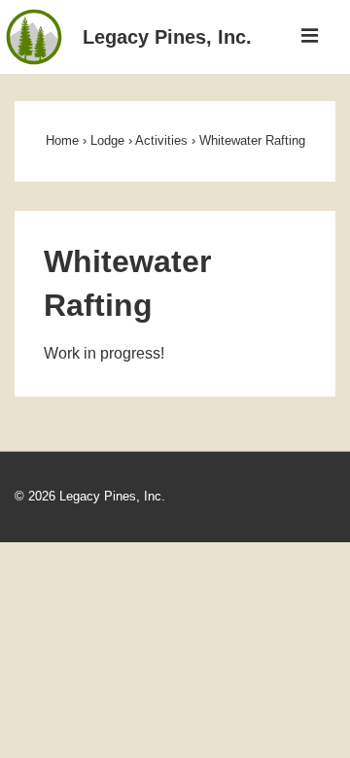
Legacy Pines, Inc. (167, 37)
